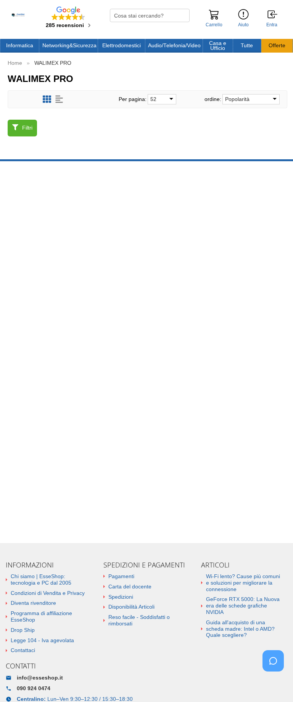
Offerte (277, 45)
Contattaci (23, 650)
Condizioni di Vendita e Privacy (48, 593)
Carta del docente (129, 586)
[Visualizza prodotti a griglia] (47, 99)
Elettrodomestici (121, 45)
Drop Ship (23, 630)
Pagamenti (121, 576)
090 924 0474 (33, 688)
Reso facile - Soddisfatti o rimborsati (139, 620)
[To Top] (275, 684)
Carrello (214, 24)
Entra (271, 24)
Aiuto (243, 24)
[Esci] (272, 15)
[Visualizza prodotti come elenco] (59, 99)
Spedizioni (120, 597)
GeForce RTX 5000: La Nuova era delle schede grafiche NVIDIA (243, 605)
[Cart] (214, 18)
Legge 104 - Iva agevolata (42, 640)
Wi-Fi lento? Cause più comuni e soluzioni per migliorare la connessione (243, 582)
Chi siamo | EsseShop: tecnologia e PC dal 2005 (41, 579)
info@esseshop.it (40, 678)
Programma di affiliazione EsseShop (41, 616)
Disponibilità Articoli (131, 607)
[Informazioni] (243, 14)
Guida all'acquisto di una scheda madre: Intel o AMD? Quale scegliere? (240, 628)
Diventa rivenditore (33, 603)
